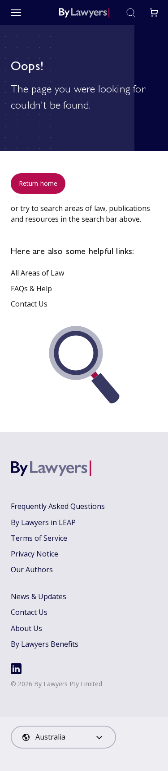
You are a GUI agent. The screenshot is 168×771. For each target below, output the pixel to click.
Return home (38, 183)
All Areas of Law (37, 273)
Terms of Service (39, 538)
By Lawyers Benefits (44, 644)
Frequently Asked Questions (58, 506)
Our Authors (32, 569)
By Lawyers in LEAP (43, 522)
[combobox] (63, 737)
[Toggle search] (130, 12)
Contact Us (29, 304)
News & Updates (38, 596)
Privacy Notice (34, 554)
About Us (26, 628)
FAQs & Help (31, 289)
